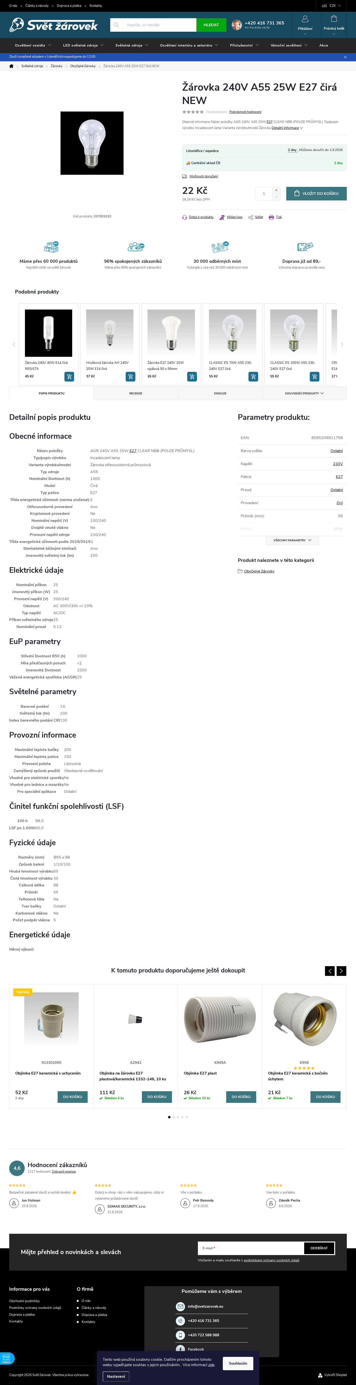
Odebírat (319, 1248)
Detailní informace (285, 128)
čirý (340, 503)
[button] (14, 344)
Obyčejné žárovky (259, 571)
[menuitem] (33, 45)
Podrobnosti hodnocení (245, 112)
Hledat (211, 25)
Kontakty (96, 6)
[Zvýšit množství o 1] (276, 190)
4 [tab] (182, 1117)
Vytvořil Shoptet (335, 1375)
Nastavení (116, 1376)
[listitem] (48, 344)
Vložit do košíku (320, 193)
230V (338, 464)
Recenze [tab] (135, 393)
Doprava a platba (69, 6)
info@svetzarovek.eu (205, 1306)
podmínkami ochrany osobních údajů (271, 1260)
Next (341, 971)
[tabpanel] (51, 1047)
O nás (13, 6)
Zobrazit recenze (64, 1172)
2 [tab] (173, 1117)
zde (211, 1365)
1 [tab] (169, 1117)
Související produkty (302, 393)
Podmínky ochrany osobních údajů (35, 1307)
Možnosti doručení (204, 176)
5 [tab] (187, 1117)
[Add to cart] (69, 377)
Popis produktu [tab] (51, 393)
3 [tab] (178, 1117)
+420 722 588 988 (203, 1335)
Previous (330, 971)
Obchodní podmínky (24, 1301)
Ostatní (337, 451)
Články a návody (37, 6)
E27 (269, 121)
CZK (333, 6)
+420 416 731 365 (203, 1321)
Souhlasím (238, 1363)
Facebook (196, 1349)
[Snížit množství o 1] (276, 197)
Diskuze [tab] (220, 393)
